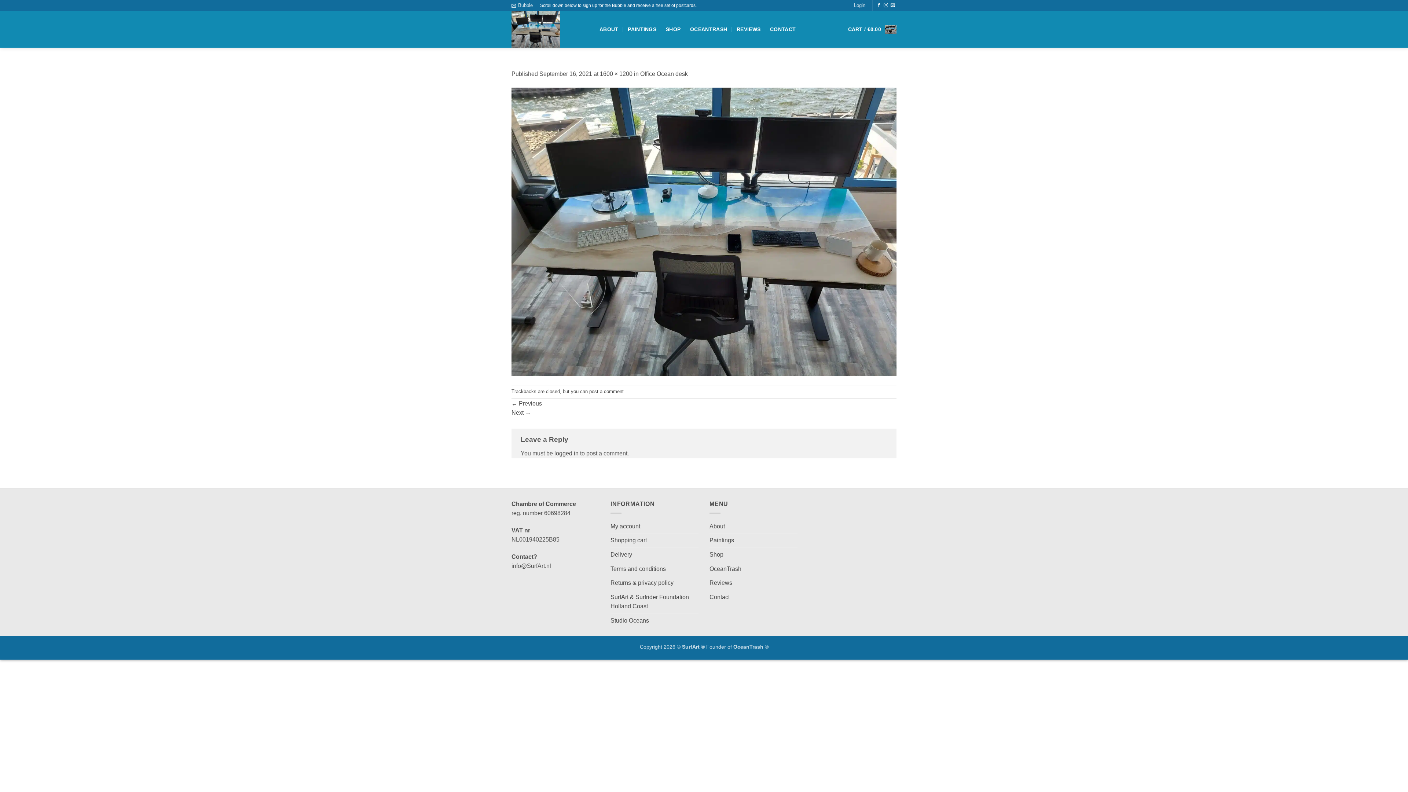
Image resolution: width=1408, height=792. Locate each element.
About (609, 29)
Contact (783, 29)
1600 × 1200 (616, 74)
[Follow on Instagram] (886, 5)
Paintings (642, 29)
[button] (522, 5)
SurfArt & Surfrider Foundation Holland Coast (649, 602)
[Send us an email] (893, 5)
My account (625, 526)
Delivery (621, 554)
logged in (566, 453)
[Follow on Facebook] (879, 5)
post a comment (606, 391)
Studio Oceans (629, 620)
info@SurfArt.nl (531, 566)
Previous (526, 403)
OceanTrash (708, 29)
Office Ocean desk (664, 74)
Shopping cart (628, 540)
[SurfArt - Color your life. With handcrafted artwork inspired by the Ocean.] (549, 29)
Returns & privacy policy (642, 583)
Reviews (748, 29)
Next (521, 413)
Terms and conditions (638, 569)
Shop (673, 29)
